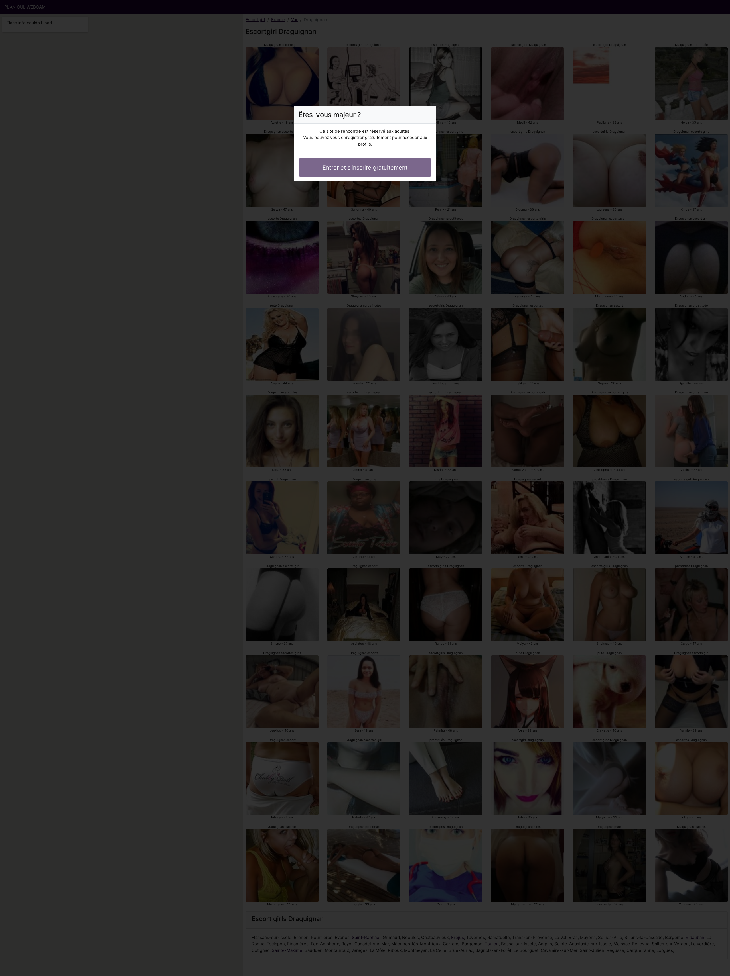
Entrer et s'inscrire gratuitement (365, 167)
